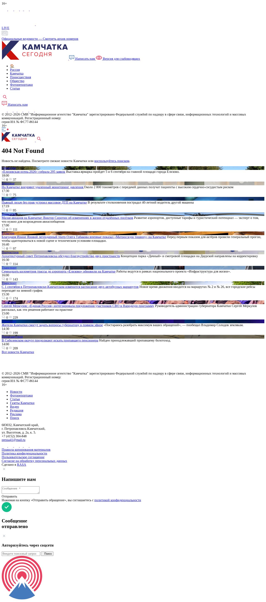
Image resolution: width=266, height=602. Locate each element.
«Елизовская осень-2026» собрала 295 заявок (33, 171)
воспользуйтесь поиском (111, 161)
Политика (9, 302)
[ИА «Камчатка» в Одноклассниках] (22, 9)
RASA (21, 464)
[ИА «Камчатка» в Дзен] (32, 9)
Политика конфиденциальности (24, 453)
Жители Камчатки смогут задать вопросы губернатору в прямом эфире (52, 325)
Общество (9, 168)
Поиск (47, 553)
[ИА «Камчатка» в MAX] (5, 9)
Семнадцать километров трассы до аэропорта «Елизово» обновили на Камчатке (59, 271)
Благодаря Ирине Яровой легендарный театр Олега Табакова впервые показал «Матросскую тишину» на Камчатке (84, 237)
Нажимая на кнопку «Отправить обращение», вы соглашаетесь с (71, 500)
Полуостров (10, 252)
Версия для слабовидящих (121, 58)
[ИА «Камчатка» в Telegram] (11, 9)
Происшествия (12, 336)
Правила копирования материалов (26, 449)
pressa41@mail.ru (13, 440)
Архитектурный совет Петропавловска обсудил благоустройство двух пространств (61, 256)
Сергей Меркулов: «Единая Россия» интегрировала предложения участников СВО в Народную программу (78, 306)
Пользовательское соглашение (23, 457)
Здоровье (8, 183)
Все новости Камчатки (18, 352)
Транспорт (9, 198)
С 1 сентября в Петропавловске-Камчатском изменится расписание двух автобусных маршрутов (70, 287)
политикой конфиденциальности (117, 500)
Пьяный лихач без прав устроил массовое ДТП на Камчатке (44, 202)
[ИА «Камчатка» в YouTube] (20, 110)
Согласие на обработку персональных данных (34, 461)
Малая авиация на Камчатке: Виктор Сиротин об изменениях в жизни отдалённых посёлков (67, 218)
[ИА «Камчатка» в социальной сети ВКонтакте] (17, 9)
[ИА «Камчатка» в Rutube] (27, 9)
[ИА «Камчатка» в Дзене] (32, 110)
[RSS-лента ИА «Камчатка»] (37, 110)
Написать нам (85, 58)
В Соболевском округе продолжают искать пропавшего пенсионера (50, 340)
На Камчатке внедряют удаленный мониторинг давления (43, 187)
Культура (8, 233)
